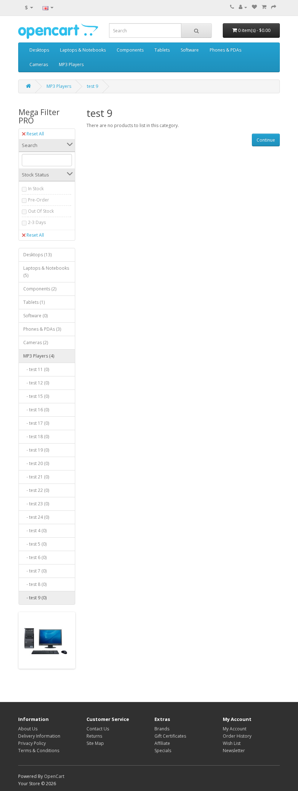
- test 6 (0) (35, 557)
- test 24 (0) (36, 517)
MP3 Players (71, 64)
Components (130, 50)
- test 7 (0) (35, 571)
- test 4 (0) (35, 530)
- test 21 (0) (36, 477)
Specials (162, 750)
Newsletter (234, 750)
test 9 (92, 86)
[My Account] (243, 7)
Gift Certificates (170, 736)
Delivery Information (39, 736)
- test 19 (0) (36, 450)
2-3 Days (37, 222)
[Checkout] (273, 7)
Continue (266, 140)
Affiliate (162, 743)
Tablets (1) (34, 302)
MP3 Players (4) (38, 356)
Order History (237, 736)
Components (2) (39, 289)
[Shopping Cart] (264, 7)
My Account (234, 729)
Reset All (35, 134)
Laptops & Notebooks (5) (46, 271)
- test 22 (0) (36, 490)
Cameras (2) (35, 342)
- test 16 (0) (36, 410)
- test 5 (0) (35, 544)
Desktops (39, 50)
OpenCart (54, 776)
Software (190, 50)
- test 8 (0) (35, 584)
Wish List (232, 743)
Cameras (38, 64)
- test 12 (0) (36, 383)
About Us (27, 729)
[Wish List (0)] (254, 7)
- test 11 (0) (36, 369)
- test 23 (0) (36, 504)
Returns (94, 736)
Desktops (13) (37, 255)
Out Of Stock (41, 211)
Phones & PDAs (225, 50)
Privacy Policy (32, 743)
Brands (161, 729)
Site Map (95, 743)
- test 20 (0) (36, 463)
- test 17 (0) (36, 423)
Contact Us (97, 729)
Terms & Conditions (38, 750)
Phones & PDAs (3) (42, 329)
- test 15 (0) (36, 396)
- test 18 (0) (36, 436)
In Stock (36, 188)
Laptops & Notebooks (83, 50)
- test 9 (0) (35, 598)
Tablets (162, 50)
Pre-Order (38, 200)
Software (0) (35, 316)
